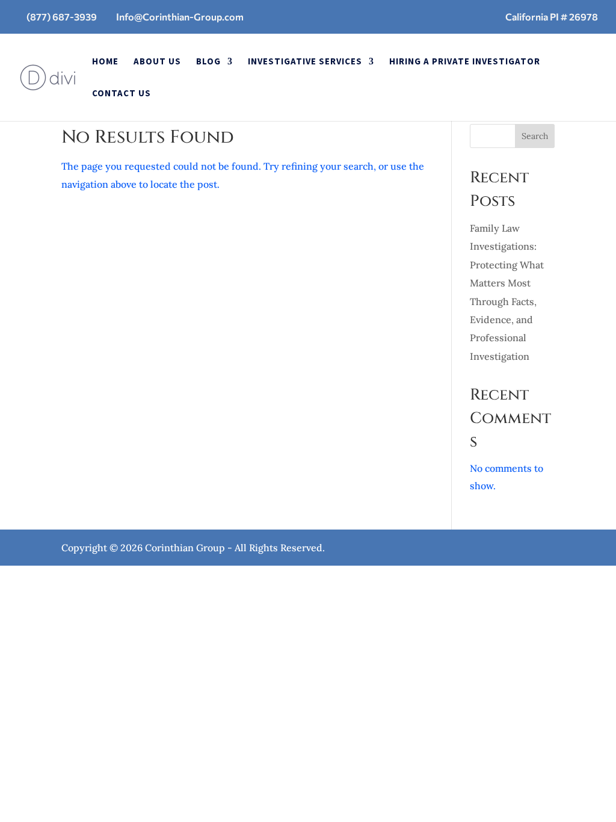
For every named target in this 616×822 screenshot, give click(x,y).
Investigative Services (305, 62)
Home (105, 62)
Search (535, 136)
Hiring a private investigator (464, 62)
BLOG (208, 62)
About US (157, 62)
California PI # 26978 (551, 16)
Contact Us (121, 94)
